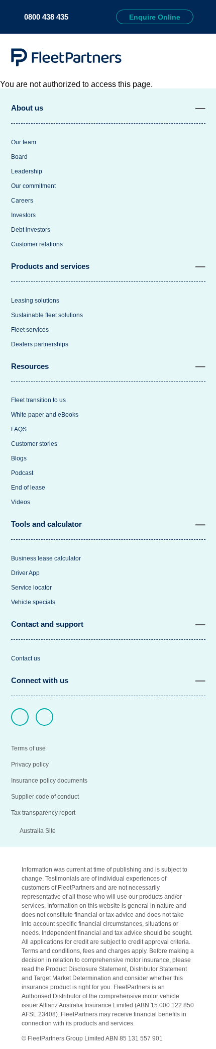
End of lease (28, 487)
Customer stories (34, 443)
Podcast (22, 472)
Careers (22, 200)
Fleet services (30, 329)
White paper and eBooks (44, 414)
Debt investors (30, 229)
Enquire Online (154, 17)
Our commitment (33, 185)
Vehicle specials (33, 602)
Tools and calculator (46, 524)
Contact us (25, 658)
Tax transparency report (43, 812)
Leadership (26, 171)
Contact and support (47, 624)
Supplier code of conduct (45, 796)
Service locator (31, 587)
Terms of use (28, 748)
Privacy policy (30, 764)
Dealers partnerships (39, 344)
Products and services (50, 266)
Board (19, 156)
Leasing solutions (35, 300)
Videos (20, 502)
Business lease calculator (46, 558)
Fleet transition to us (38, 400)
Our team (23, 142)
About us (27, 108)
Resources (30, 366)
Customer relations (37, 244)
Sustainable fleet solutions (47, 315)
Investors (23, 215)
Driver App (25, 573)
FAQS (19, 429)
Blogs (19, 458)
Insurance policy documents (49, 780)
